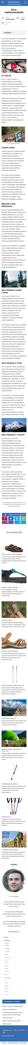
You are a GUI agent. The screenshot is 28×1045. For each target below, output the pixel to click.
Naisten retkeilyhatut (9, 1009)
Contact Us (4, 1042)
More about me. (14, 931)
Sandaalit (7, 951)
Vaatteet (7, 957)
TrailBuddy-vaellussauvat (10, 850)
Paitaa (6, 968)
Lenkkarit (7, 945)
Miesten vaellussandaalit (10, 587)
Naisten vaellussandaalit (10, 651)
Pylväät (6, 985)
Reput (6, 988)
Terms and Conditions (13, 1042)
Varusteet (7, 977)
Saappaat (7, 948)
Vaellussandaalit (7, 620)
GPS (6, 980)
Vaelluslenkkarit (7, 1018)
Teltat (6, 991)
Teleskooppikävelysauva (10, 784)
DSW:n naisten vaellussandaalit (12, 554)
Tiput (6, 994)
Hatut (6, 963)
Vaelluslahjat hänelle (8, 718)
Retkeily (7, 940)
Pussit (6, 983)
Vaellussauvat (6, 817)
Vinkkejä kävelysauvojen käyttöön (13, 685)
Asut (6, 960)
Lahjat (6, 954)
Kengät (7, 943)
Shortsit (7, 971)
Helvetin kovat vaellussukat (11, 1021)
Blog (6, 937)
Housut (6, 965)
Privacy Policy (23, 1042)
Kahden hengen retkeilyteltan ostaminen (11, 750)
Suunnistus (14, 1)
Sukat (6, 974)
